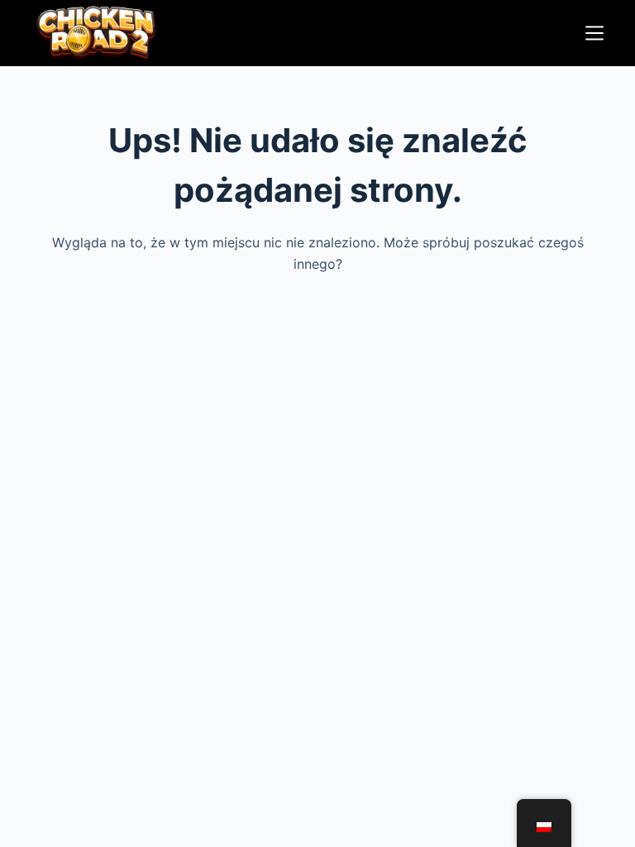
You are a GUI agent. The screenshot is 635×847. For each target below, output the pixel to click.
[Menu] (594, 33)
